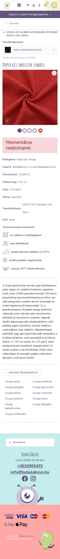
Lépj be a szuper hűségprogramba (28, 14)
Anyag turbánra (14, 398)
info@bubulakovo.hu (30, 472)
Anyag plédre (13, 393)
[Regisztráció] (39, 5)
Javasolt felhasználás (23, 372)
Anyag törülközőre (15, 414)
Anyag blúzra (40, 398)
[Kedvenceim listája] (27, 5)
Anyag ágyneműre (43, 387)
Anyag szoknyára (42, 393)
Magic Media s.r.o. (27, 536)
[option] (30, 97)
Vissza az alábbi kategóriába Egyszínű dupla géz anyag (32, 34)
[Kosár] (45, 5)
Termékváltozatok (12, 42)
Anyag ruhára (12, 381)
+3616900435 (30, 466)
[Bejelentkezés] (33, 5)
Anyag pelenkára (42, 381)
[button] (30, 49)
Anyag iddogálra (14, 387)
